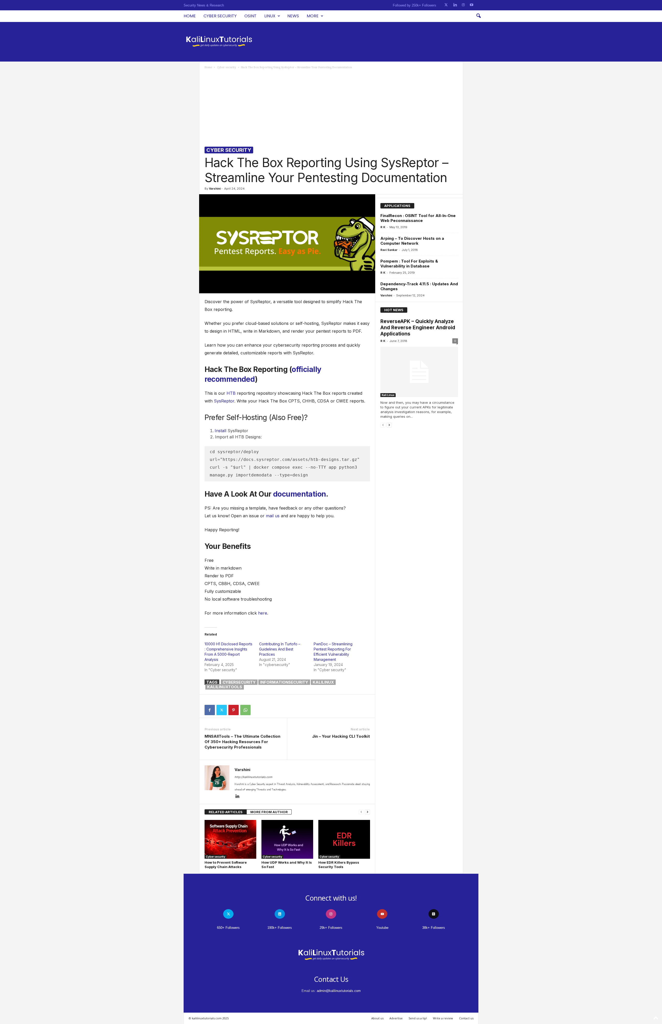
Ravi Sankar (388, 250)
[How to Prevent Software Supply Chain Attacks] (230, 839)
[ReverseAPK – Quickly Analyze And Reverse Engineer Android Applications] (419, 372)
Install (220, 430)
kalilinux (323, 682)
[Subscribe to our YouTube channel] (471, 5)
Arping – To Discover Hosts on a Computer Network (412, 241)
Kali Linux (388, 395)
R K (382, 227)
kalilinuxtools (224, 686)
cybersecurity (239, 682)
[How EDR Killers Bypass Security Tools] (344, 839)
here (262, 613)
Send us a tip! (418, 1018)
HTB (231, 393)
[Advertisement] (331, 108)
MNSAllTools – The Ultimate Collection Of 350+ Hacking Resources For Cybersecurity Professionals (242, 742)
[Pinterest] (233, 710)
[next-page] (367, 812)
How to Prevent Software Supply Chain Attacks (226, 864)
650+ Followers (228, 928)
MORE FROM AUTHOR (269, 812)
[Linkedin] (238, 796)
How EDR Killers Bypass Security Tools (338, 864)
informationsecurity (284, 682)
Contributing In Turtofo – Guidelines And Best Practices (279, 649)
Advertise (396, 1018)
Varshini (215, 188)
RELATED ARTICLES (226, 812)
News (293, 16)
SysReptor (224, 400)
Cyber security (220, 16)
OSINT (250, 16)
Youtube (382, 928)
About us (377, 1018)
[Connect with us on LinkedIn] (455, 5)
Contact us (466, 1018)
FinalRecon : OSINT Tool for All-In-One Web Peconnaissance (418, 218)
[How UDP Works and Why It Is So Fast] (287, 839)
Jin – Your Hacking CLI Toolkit (341, 736)
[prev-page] (361, 812)
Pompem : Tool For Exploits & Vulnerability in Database (409, 263)
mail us (273, 515)
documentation (299, 494)
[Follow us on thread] (433, 914)
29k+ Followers (331, 928)
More (313, 16)
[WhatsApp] (245, 710)
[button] (478, 16)
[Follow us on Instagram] (463, 5)
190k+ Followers (279, 928)
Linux (269, 16)
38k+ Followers (433, 928)
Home (190, 16)
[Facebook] (210, 710)
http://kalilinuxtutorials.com (253, 777)
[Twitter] (221, 710)
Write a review (443, 1018)
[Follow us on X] (446, 5)
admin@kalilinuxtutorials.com (339, 991)
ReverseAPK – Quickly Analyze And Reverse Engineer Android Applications (417, 327)
